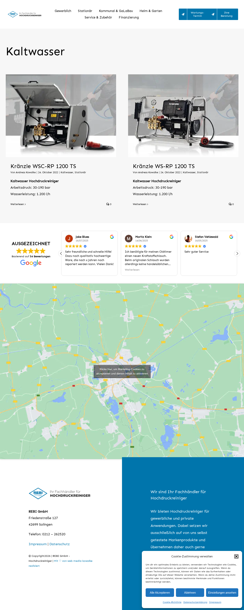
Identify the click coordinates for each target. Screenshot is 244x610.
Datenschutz (59, 544)
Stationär (80, 172)
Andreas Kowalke (26, 172)
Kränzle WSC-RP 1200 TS (56, 115)
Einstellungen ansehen (222, 592)
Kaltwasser (67, 172)
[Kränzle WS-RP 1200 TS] (183, 115)
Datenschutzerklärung (195, 602)
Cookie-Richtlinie (172, 602)
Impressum (215, 602)
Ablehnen (190, 592)
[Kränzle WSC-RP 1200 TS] (61, 115)
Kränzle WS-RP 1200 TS (178, 115)
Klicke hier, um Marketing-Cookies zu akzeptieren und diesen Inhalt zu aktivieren (122, 371)
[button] (236, 556)
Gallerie (65, 115)
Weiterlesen (17, 204)
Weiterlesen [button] (132, 269)
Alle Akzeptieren (160, 592)
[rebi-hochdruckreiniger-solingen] (24, 13)
